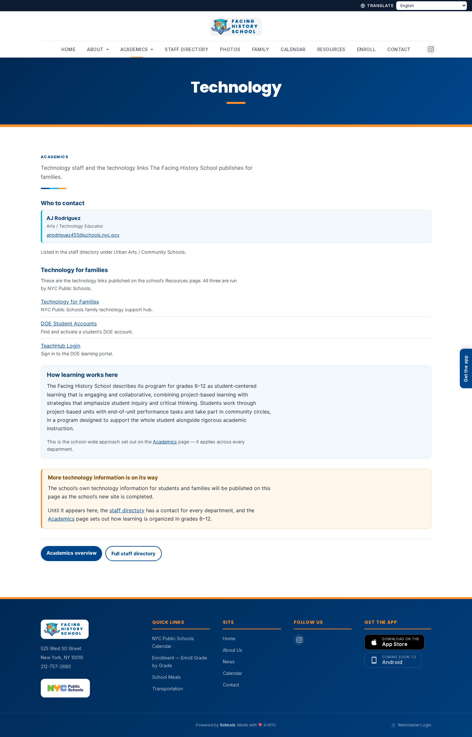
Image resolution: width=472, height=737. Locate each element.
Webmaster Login (414, 725)
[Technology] (236, 362)
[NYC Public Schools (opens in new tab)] (65, 688)
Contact (399, 49)
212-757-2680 (56, 666)
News (229, 661)
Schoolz (227, 725)
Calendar (293, 49)
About (95, 49)
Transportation (167, 688)
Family (260, 49)
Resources (331, 49)
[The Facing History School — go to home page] (236, 29)
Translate (380, 5)
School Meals (166, 677)
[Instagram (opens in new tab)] (430, 49)
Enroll (366, 49)
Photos (230, 49)
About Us (232, 650)
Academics (134, 49)
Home (68, 49)
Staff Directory (186, 49)
